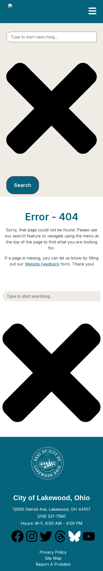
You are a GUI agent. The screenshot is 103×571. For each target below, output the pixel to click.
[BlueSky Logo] (74, 536)
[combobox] (51, 37)
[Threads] (60, 536)
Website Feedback (42, 264)
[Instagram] (32, 536)
